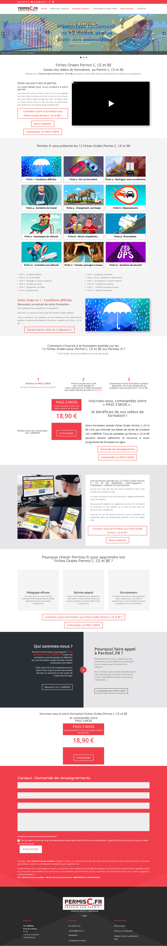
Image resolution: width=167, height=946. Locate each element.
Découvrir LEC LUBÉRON (57, 687)
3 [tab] (86, 57)
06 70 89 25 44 (24, 2)
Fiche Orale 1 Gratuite (59, 9)
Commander (66, 433)
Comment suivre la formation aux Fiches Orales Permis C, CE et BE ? (42, 113)
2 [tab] (83, 57)
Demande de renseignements (117, 449)
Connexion (141, 9)
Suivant (164, 33)
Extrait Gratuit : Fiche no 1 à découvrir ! (49, 329)
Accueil (44, 9)
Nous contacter (127, 9)
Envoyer (31, 849)
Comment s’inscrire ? (81, 9)
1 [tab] (80, 57)
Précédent (3, 33)
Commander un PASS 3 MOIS (105, 9)
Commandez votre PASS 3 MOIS (111, 690)
